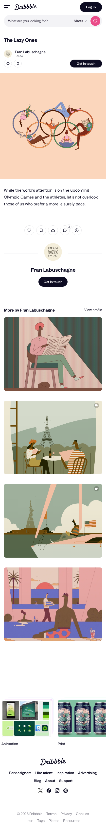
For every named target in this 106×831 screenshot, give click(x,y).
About (50, 781)
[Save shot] (18, 63)
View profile (93, 310)
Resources (71, 820)
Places (54, 820)
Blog (37, 781)
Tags (41, 820)
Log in (91, 7)
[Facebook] (49, 790)
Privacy (66, 814)
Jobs (29, 820)
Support (65, 781)
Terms (51, 814)
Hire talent (44, 773)
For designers (20, 773)
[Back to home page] (25, 7)
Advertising (87, 773)
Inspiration (65, 773)
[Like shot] (8, 63)
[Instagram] (57, 790)
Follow (19, 56)
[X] (40, 790)
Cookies (82, 814)
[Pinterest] (65, 790)
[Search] (95, 21)
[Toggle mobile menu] (6, 7)
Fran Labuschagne (30, 52)
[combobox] (37, 21)
